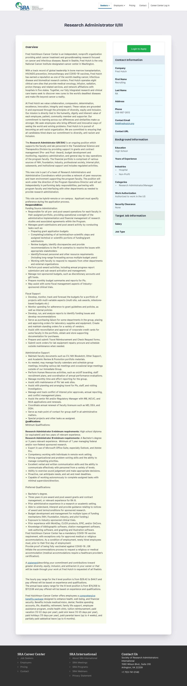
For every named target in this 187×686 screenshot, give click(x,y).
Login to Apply (138, 48)
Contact (142, 5)
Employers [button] (119, 5)
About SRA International (84, 658)
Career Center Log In (160, 5)
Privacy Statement (81, 675)
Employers (25, 662)
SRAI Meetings (79, 662)
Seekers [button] (104, 5)
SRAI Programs (80, 666)
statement (33, 562)
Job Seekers (26, 658)
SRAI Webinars (79, 671)
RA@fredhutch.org (124, 123)
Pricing (132, 5)
